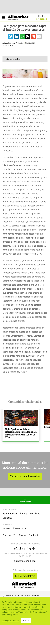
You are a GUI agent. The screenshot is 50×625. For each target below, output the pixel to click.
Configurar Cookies (10, 620)
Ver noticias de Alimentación (25, 476)
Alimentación (9, 513)
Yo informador (24, 595)
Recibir (41, 17)
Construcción (9, 535)
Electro (23, 535)
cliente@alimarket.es (25, 560)
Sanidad (33, 535)
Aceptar (25, 620)
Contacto (36, 595)
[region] (25, 611)
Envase (23, 513)
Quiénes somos (9, 595)
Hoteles (6, 528)
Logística (7, 517)
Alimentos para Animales (12, 43)
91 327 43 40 (25, 548)
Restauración (20, 528)
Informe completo (13, 59)
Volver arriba (25, 501)
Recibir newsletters (25, 575)
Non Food (35, 513)
